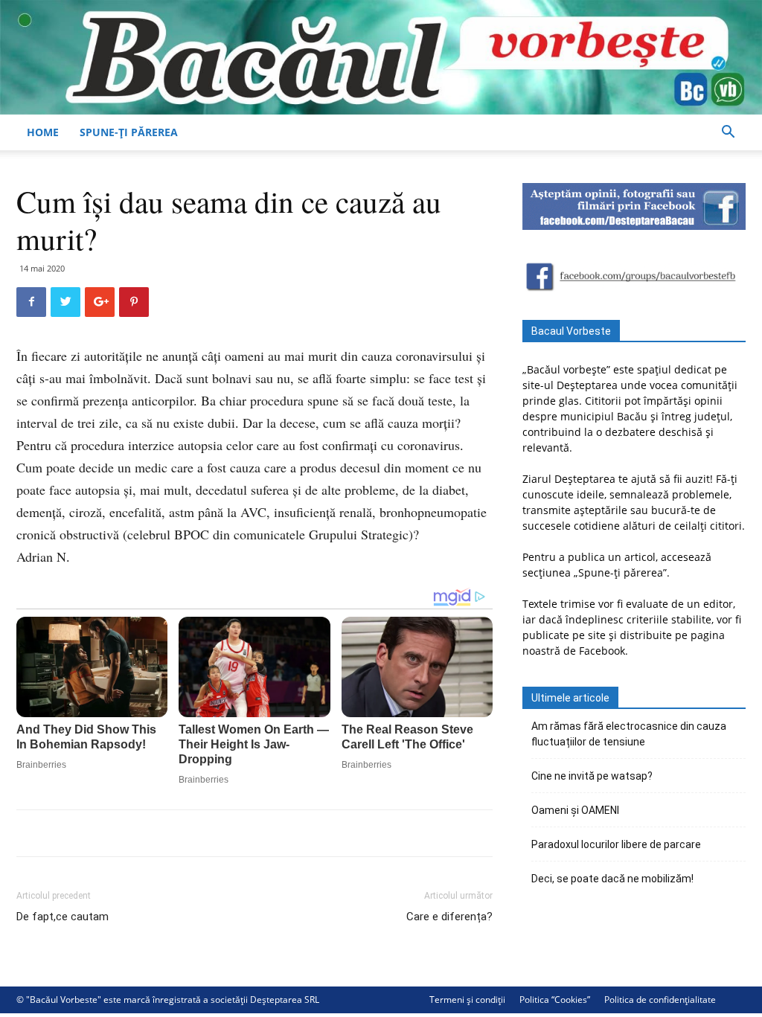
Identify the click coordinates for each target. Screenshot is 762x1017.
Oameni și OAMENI (575, 810)
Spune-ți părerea (129, 132)
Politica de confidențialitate (660, 999)
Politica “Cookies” (554, 999)
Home (43, 132)
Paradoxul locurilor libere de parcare (616, 844)
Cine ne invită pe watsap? (592, 776)
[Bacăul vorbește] (381, 57)
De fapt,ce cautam (62, 916)
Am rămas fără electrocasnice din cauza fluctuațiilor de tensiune (628, 734)
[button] (728, 133)
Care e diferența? (449, 916)
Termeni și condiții (467, 999)
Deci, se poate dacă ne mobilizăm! (612, 879)
